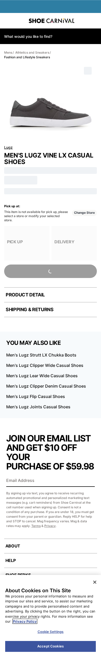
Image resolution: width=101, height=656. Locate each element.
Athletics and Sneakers (32, 52)
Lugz (8, 147)
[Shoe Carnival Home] (51, 20)
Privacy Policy (25, 621)
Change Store (84, 213)
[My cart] (94, 20)
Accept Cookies (50, 646)
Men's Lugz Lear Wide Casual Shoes (42, 375)
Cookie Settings (51, 632)
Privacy (50, 526)
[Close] (94, 582)
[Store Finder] (20, 20)
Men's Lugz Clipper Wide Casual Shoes (44, 365)
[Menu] (7, 20)
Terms (36, 526)
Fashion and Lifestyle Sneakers (27, 57)
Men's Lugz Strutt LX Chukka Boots (41, 355)
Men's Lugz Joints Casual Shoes (38, 406)
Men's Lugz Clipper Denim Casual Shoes (46, 386)
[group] (26, 243)
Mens (8, 52)
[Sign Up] (89, 481)
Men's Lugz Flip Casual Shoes (35, 396)
